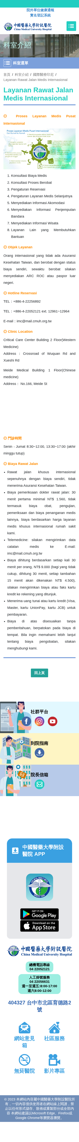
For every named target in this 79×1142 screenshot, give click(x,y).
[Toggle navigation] (71, 26)
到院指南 (39, 753)
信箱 (39, 784)
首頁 (6, 75)
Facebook (26, 721)
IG (39, 721)
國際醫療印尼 (43, 75)
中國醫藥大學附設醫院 (39, 951)
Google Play (39, 914)
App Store (39, 926)
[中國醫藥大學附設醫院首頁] (33, 26)
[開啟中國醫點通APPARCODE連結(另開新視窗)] (39, 887)
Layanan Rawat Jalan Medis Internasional (35, 80)
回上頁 (39, 673)
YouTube (52, 721)
